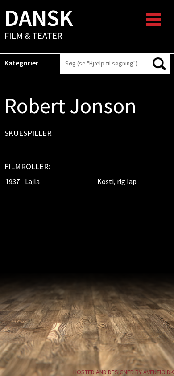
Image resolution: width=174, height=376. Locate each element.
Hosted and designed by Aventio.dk (123, 372)
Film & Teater (38, 25)
